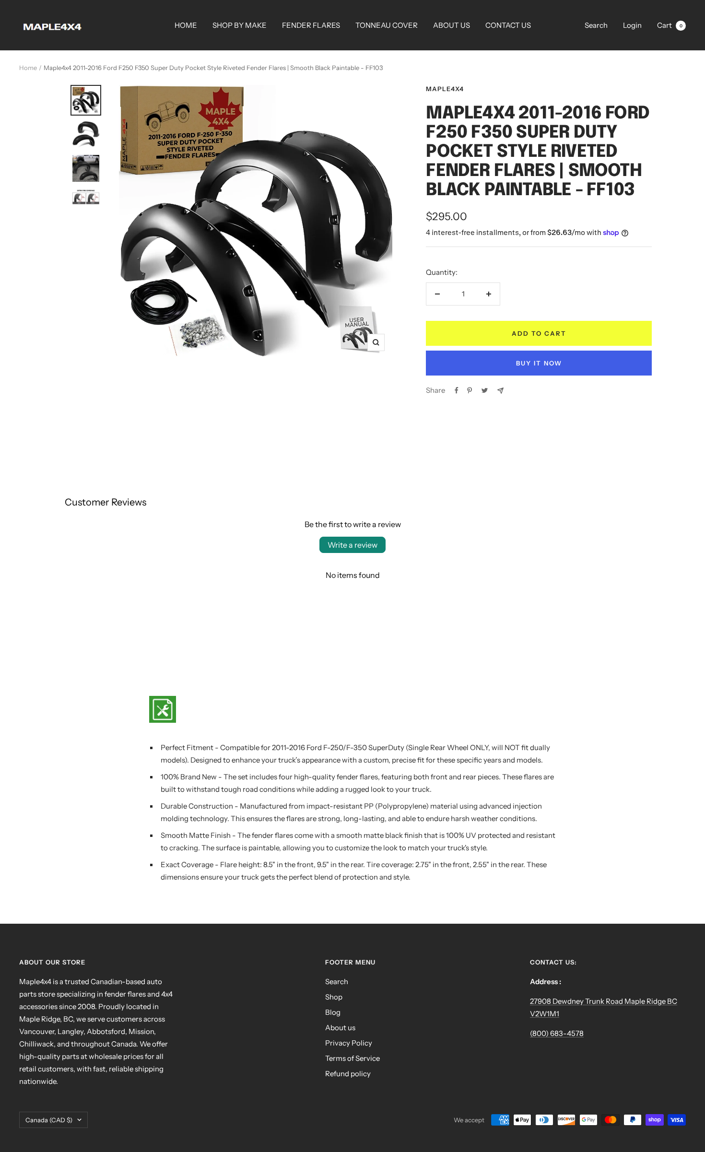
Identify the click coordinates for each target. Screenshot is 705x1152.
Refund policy (348, 1073)
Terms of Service (352, 1058)
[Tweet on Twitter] (485, 390)
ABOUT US (451, 25)
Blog (333, 1012)
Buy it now (539, 363)
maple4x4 (445, 89)
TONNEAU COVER (386, 25)
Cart (669, 25)
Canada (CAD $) (48, 1120)
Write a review (352, 545)
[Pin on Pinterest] (469, 390)
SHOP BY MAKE (239, 25)
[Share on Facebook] (456, 390)
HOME (186, 25)
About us (340, 1027)
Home (28, 67)
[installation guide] (352, 709)
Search (596, 25)
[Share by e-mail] (500, 391)
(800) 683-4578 (557, 1033)
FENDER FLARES (311, 25)
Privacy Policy (348, 1042)
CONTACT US (508, 25)
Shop (333, 996)
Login (632, 25)
